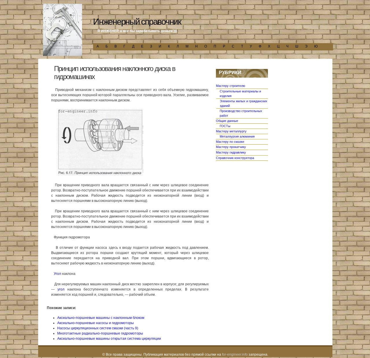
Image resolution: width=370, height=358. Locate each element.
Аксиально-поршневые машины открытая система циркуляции (109, 339)
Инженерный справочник (137, 21)
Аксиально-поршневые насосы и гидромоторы (95, 323)
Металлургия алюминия (237, 136)
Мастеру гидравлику (231, 152)
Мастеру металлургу (231, 131)
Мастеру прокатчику (231, 147)
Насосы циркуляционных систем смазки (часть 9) (97, 328)
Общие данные (227, 121)
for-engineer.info (235, 354)
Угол (57, 274)
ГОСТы (225, 126)
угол (61, 289)
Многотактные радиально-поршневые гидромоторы (100, 333)
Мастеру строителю (230, 85)
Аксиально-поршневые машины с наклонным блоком (100, 318)
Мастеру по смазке (230, 141)
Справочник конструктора (235, 158)
